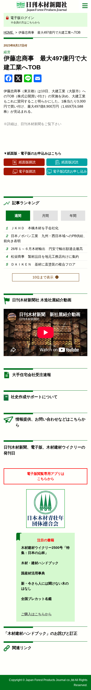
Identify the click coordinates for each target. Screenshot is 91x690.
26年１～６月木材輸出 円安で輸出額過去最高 (47, 249)
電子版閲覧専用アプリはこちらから (45, 476)
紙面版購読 (27, 162)
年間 (73, 216)
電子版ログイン (24, 20)
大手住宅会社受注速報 (31, 375)
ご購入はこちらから (36, 614)
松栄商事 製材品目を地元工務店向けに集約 (45, 256)
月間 (45, 216)
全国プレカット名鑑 (36, 599)
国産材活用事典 (33, 573)
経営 (7, 52)
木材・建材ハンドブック (39, 563)
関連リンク (22, 648)
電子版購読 (27, 171)
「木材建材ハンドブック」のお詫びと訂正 (40, 633)
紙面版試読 (69, 162)
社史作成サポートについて (34, 397)
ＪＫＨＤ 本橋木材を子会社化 (34, 228)
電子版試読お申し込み (70, 171)
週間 (18, 216)
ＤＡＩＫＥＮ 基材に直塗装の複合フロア (43, 264)
